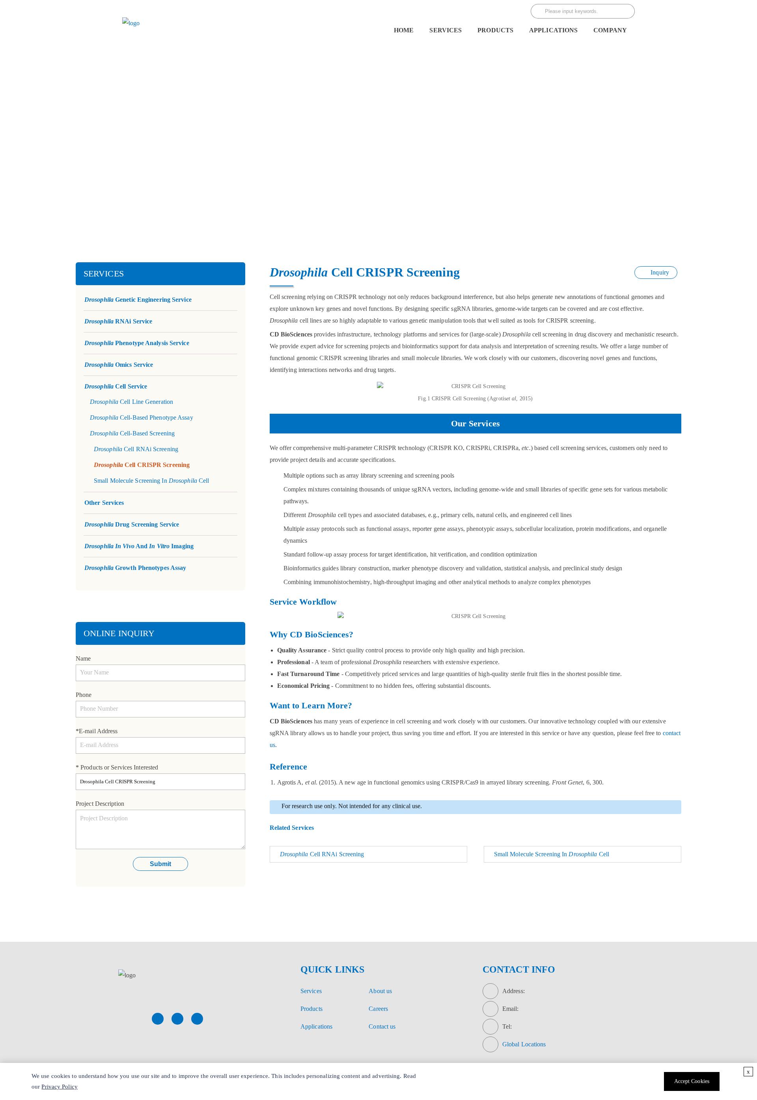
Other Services (104, 502)
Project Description (100, 803)
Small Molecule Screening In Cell (151, 480)
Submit (160, 864)
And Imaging (139, 546)
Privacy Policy (59, 1086)
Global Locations (524, 1044)
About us (380, 991)
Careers (378, 1008)
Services (445, 30)
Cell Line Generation (131, 401)
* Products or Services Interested (117, 767)
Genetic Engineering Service (138, 299)
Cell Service (312, 170)
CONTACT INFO (519, 969)
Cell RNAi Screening (136, 449)
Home (404, 30)
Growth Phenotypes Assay (135, 567)
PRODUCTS (495, 30)
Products (311, 1008)
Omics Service (118, 364)
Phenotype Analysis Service (136, 343)
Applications (553, 30)
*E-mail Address (97, 731)
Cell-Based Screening (393, 170)
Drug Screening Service (131, 524)
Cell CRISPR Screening (142, 464)
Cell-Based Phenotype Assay (141, 417)
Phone (84, 694)
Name (83, 658)
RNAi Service (118, 321)
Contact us (382, 1026)
